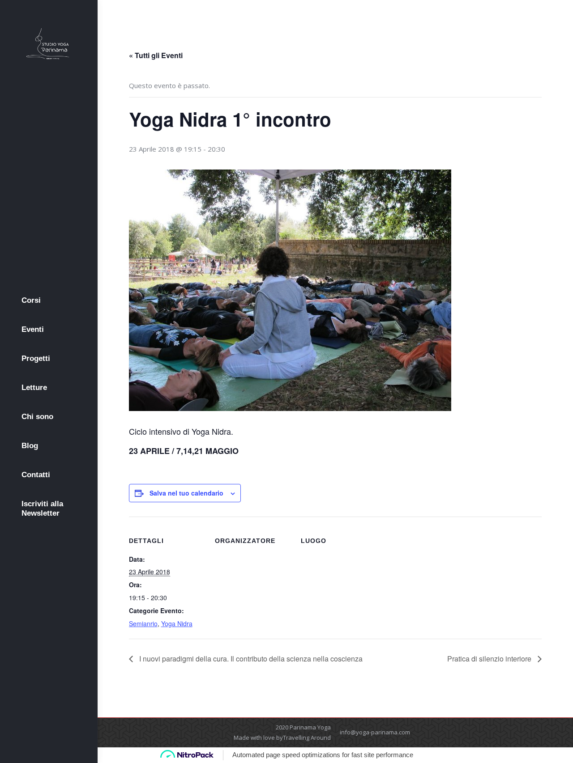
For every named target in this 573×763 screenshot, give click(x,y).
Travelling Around (307, 737)
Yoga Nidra (176, 623)
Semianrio (143, 623)
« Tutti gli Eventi (156, 55)
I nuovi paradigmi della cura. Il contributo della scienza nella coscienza (250, 658)
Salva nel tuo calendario (186, 492)
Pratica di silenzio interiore (490, 658)
